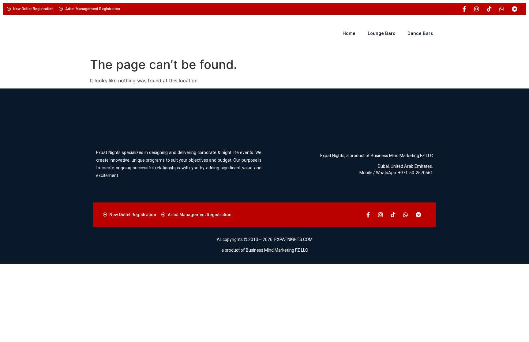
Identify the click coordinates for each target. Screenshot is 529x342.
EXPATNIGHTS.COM (293, 239)
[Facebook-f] (464, 8)
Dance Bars (420, 33)
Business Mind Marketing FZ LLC (402, 155)
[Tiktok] (489, 8)
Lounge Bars (381, 33)
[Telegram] (514, 8)
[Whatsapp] (501, 8)
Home (349, 33)
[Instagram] (476, 8)
